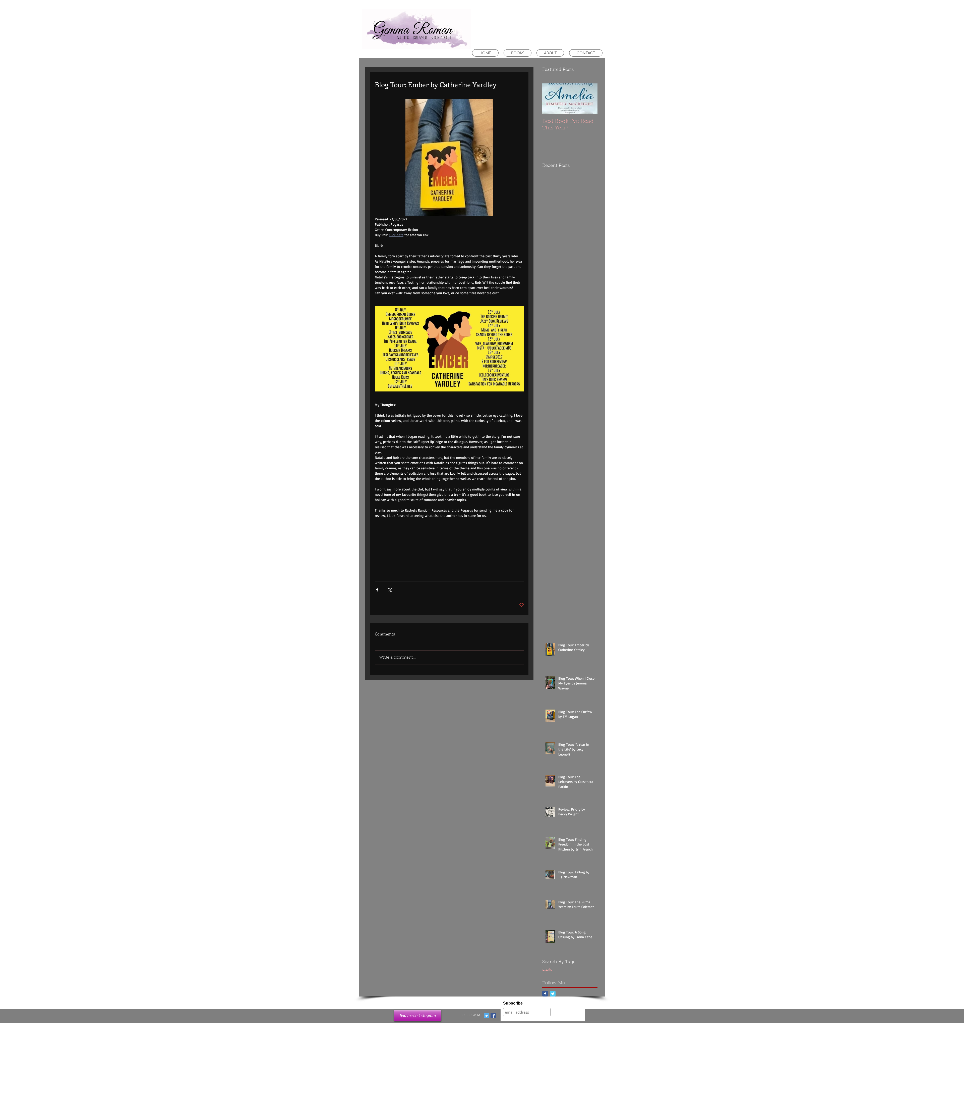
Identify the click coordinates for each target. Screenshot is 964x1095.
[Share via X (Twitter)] (389, 589)
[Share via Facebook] (377, 589)
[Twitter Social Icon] (486, 1015)
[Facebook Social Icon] (493, 1015)
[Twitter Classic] (553, 994)
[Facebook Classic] (545, 994)
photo (547, 970)
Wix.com (516, 1026)
